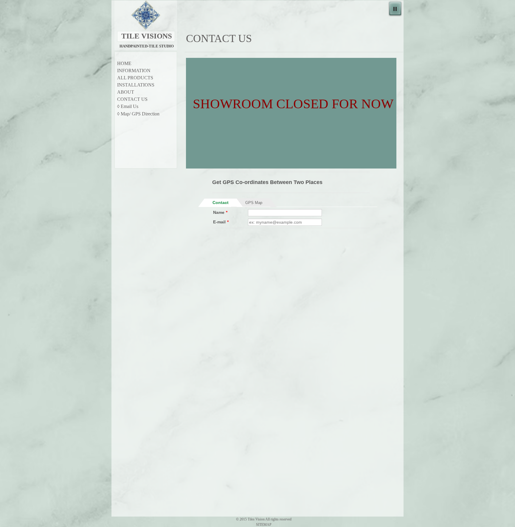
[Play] (395, 8)
